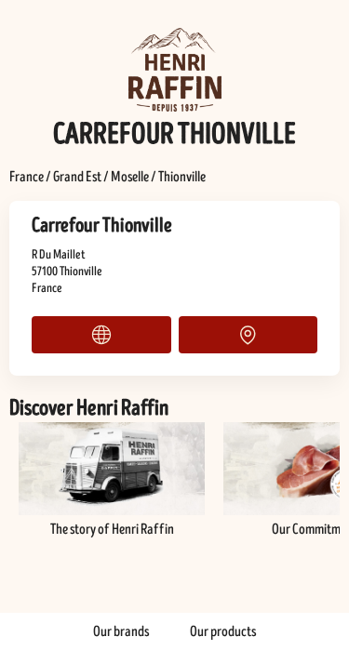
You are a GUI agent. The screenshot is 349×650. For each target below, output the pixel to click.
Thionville (182, 176)
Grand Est (77, 176)
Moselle (130, 176)
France (26, 176)
